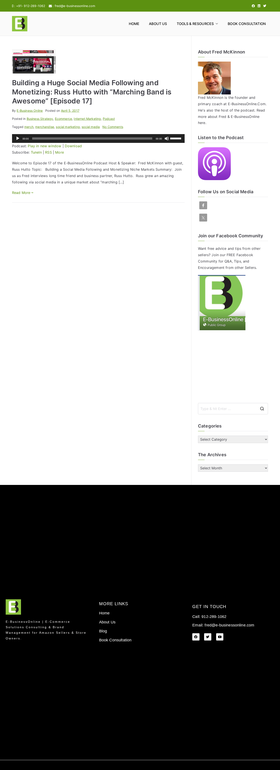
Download (73, 146)
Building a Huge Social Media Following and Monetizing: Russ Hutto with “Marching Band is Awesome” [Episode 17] (92, 91)
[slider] (176, 138)
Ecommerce (63, 119)
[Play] (18, 138)
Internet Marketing (87, 119)
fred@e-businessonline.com (75, 6)
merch (28, 127)
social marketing (68, 127)
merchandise (44, 127)
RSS (48, 152)
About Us (158, 23)
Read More (21, 192)
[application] (98, 138)
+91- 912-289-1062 (30, 6)
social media (91, 127)
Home (134, 23)
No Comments (112, 127)
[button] (216, 24)
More (59, 152)
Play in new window (44, 146)
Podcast (109, 119)
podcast (247, 110)
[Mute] (166, 138)
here (201, 123)
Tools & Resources (195, 23)
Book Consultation (247, 23)
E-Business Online (30, 110)
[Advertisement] (233, 366)
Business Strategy (40, 119)
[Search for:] (233, 408)
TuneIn (36, 152)
